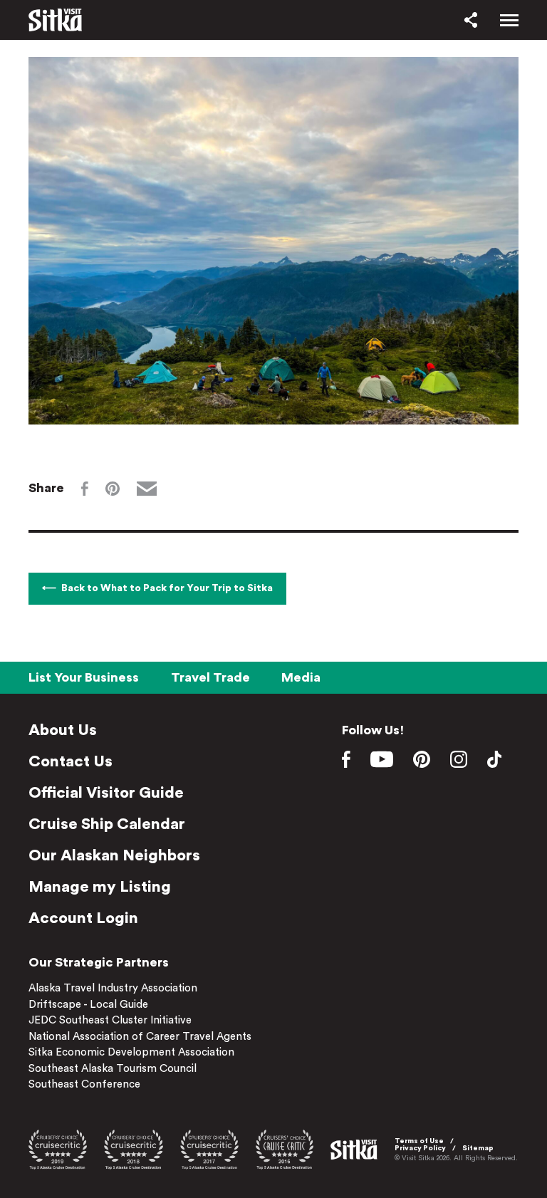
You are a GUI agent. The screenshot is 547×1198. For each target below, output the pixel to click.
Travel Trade (210, 677)
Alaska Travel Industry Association (112, 988)
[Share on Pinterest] (112, 488)
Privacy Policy (420, 1148)
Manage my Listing (99, 887)
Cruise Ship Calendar (106, 824)
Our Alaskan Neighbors (114, 855)
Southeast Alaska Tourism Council (112, 1068)
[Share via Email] (147, 488)
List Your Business (83, 677)
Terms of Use (419, 1141)
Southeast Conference (84, 1084)
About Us (62, 730)
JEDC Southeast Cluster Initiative (110, 1020)
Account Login (83, 918)
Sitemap (478, 1148)
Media (301, 677)
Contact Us (70, 761)
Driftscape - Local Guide (88, 1004)
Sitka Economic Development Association (131, 1052)
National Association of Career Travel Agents (139, 1036)
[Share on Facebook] (84, 488)
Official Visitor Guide (106, 793)
